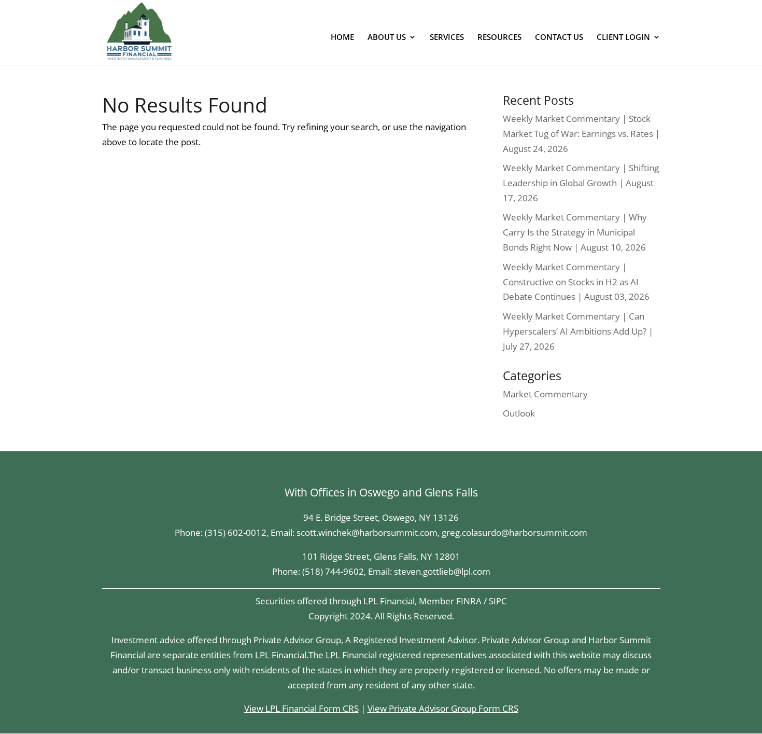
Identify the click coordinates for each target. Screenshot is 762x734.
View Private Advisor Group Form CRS (443, 708)
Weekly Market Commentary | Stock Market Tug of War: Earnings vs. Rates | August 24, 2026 (581, 134)
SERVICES (447, 37)
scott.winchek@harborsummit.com (367, 532)
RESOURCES (499, 37)
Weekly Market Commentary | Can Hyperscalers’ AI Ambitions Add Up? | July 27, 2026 (578, 331)
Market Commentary (545, 394)
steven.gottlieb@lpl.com (442, 571)
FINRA (469, 601)
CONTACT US (559, 37)
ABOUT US (387, 37)
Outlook (519, 413)
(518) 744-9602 (333, 571)
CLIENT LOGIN (623, 37)
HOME (342, 37)
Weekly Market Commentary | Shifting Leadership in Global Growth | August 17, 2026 (581, 183)
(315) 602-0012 (235, 532)
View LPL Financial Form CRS (301, 708)
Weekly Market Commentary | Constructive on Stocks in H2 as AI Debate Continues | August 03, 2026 (576, 282)
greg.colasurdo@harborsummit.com (514, 532)
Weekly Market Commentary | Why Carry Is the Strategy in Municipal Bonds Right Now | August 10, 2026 (575, 232)
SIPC (498, 601)
